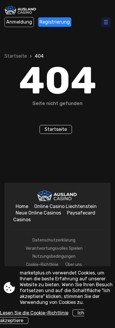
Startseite (15, 56)
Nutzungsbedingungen (53, 256)
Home (22, 206)
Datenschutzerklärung (53, 240)
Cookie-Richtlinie (42, 264)
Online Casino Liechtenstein (65, 206)
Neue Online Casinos (38, 213)
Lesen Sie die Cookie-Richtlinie (34, 313)
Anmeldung (19, 22)
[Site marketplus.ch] (20, 10)
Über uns (73, 264)
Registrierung (55, 22)
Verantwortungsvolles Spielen (54, 248)
